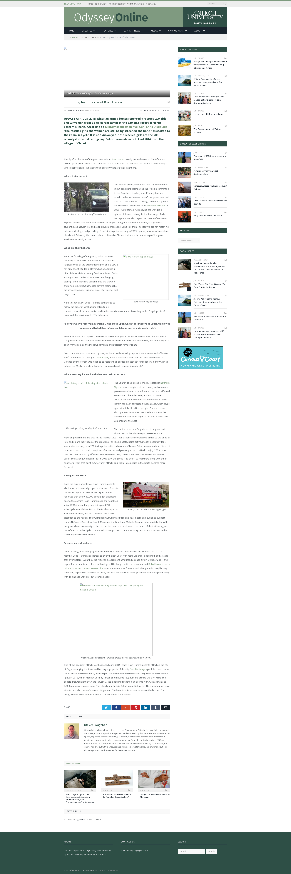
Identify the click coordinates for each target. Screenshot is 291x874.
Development (88, 870)
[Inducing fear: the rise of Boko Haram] (117, 72)
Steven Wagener (73, 110)
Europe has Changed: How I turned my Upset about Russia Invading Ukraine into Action (210, 64)
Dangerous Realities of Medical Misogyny (155, 795)
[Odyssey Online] (145, 16)
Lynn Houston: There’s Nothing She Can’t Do (210, 202)
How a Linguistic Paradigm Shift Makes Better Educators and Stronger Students (209, 99)
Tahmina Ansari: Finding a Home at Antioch (210, 187)
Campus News (176, 30)
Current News (132, 30)
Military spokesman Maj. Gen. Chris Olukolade (135, 127)
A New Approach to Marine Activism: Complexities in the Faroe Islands (208, 82)
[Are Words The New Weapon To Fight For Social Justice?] (117, 780)
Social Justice (155, 110)
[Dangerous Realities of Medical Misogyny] (154, 780)
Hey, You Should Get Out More (208, 215)
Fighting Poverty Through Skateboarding (206, 172)
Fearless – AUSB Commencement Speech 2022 (210, 158)
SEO (66, 870)
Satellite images (138, 669)
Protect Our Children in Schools (208, 114)
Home (71, 30)
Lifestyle (87, 30)
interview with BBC (156, 205)
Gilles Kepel (102, 357)
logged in (80, 819)
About (198, 30)
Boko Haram (118, 159)
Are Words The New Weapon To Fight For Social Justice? (117, 795)
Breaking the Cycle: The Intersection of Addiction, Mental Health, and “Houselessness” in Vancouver (123, 3)
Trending (166, 110)
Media (154, 30)
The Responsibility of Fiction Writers (207, 131)
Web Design (74, 870)
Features (108, 30)
